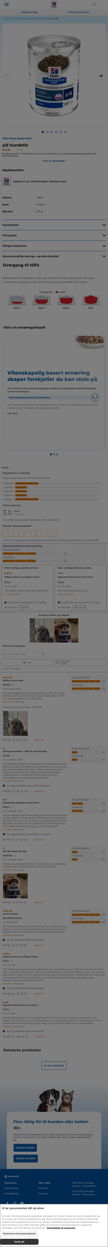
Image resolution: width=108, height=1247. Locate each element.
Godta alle (19, 1242)
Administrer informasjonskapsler (19, 1233)
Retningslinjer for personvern (61, 1228)
